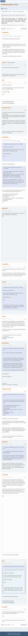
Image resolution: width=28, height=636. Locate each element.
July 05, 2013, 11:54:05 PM (7, 284)
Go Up (2, 624)
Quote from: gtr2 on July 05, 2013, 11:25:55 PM (13, 144)
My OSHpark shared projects (8, 337)
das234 (4, 282)
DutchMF (4, 607)
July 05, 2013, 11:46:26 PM (7, 266)
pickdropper (5, 343)
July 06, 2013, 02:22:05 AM (7, 443)
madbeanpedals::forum (9, 4)
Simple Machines (17, 634)
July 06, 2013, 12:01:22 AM (7, 318)
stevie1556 (5, 475)
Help (8, 633)
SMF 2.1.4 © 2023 (11, 634)
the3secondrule (6, 107)
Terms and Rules (13, 633)
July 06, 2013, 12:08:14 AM (7, 345)
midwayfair (5, 32)
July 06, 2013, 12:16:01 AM (7, 391)
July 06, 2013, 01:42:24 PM (7, 563)
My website (4, 338)
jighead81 (5, 208)
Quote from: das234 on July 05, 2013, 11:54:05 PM (14, 566)
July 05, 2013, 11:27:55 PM (7, 109)
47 (14, 28)
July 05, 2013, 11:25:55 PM (7, 82)
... (13, 28)
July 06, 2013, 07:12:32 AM (7, 477)
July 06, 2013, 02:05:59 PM (7, 609)
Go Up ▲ (19, 633)
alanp (3, 316)
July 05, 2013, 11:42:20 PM (7, 210)
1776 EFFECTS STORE (8, 101)
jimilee (4, 62)
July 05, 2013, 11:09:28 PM (7, 64)
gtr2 (3, 80)
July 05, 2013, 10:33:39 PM (7, 34)
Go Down (3, 28)
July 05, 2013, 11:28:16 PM (7, 139)
